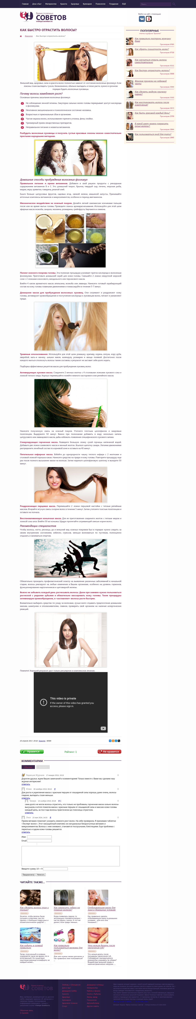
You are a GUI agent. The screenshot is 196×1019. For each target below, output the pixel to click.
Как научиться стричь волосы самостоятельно (151, 61)
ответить (26, 784)
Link (47, 844)
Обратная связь (26, 1010)
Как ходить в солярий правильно (31, 946)
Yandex (149, 19)
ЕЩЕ (124, 4)
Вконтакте (43, 767)
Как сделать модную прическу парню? (150, 92)
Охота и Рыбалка (94, 994)
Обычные (28, 767)
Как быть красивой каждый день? (152, 113)
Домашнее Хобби (69, 991)
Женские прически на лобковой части (151, 82)
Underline (30, 844)
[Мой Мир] (116, 741)
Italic (26, 844)
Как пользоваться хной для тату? (153, 134)
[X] (119, 741)
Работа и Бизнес (93, 991)
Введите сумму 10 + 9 (32, 868)
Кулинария (87, 4)
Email (24, 840)
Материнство (51, 4)
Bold (23, 844)
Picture (50, 844)
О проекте (24, 1013)
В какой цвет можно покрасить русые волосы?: (151, 124)
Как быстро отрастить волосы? (152, 70)
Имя (24, 836)
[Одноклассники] (113, 741)
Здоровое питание (69, 1003)
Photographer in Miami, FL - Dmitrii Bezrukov (130, 1001)
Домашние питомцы (95, 985)
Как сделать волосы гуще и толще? (34, 908)
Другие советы (93, 1006)
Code (43, 844)
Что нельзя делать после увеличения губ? (101, 946)
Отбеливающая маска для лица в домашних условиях (102, 908)
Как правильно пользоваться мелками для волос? (68, 947)
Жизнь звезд (92, 997)
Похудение (113, 4)
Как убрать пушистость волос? (152, 49)
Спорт (64, 1006)
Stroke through (33, 844)
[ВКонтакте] (110, 741)
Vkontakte (142, 19)
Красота (63, 4)
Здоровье (75, 4)
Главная (25, 4)
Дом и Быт (36, 4)
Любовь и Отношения (71, 985)
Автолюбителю (93, 1003)
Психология (100, 4)
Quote (40, 844)
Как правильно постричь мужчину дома (153, 39)
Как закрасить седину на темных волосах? (67, 908)
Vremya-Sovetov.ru (42, 1005)
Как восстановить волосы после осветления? (152, 103)
